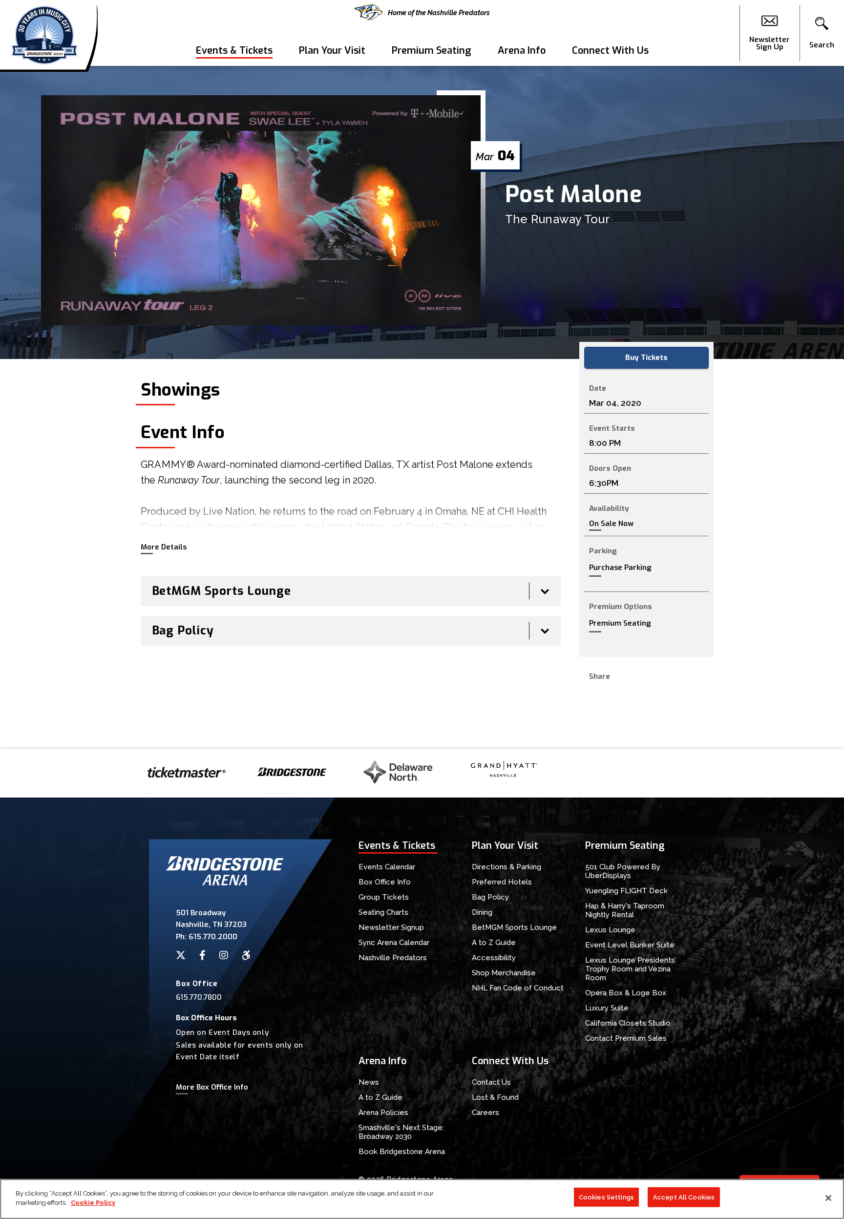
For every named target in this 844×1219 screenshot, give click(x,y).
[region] (422, 1199)
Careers (485, 1112)
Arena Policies (383, 1112)
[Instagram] (223, 955)
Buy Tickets (646, 357)
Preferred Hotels (502, 882)
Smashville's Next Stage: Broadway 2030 (401, 1132)
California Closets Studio (628, 1023)
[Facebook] (202, 955)
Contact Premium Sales (626, 1038)
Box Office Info (385, 882)
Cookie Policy (93, 1202)
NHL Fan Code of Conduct (518, 988)
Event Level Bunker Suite (630, 945)
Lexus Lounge (610, 929)
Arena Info (522, 50)
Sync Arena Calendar (394, 942)
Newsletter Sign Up (769, 43)
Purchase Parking (620, 567)
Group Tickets (384, 897)
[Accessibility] (246, 955)
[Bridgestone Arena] (224, 882)
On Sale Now (611, 523)
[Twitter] (181, 955)
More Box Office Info (212, 1087)
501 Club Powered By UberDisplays (622, 871)
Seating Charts (383, 912)
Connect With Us (610, 50)
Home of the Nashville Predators (439, 13)
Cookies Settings (606, 1197)
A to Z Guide (494, 942)
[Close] (828, 1198)
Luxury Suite (607, 1008)
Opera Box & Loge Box (625, 992)
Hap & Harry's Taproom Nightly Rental (624, 910)
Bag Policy (490, 897)
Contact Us (491, 1082)
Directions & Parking (506, 866)
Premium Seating (431, 50)
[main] (422, 407)
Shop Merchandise (504, 972)
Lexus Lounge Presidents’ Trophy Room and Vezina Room (630, 969)
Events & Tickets (234, 50)
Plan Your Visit (332, 50)
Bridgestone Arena (44, 33)
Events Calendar (387, 866)
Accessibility (494, 957)
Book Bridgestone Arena (402, 1151)
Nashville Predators (393, 957)
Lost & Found (495, 1097)
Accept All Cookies (684, 1197)
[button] (821, 33)
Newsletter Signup (391, 927)
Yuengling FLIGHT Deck (626, 890)
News (369, 1082)
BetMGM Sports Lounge (514, 927)
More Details (164, 547)
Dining (482, 912)
